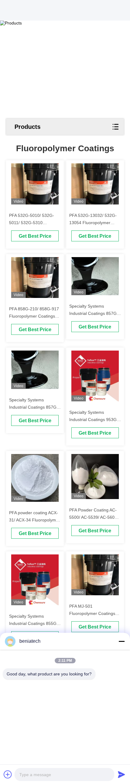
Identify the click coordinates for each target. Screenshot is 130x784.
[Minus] (121, 641)
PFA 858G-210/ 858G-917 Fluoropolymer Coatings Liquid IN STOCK (34, 316)
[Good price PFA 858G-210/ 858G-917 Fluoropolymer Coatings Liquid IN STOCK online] (35, 277)
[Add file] (8, 774)
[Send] (121, 774)
